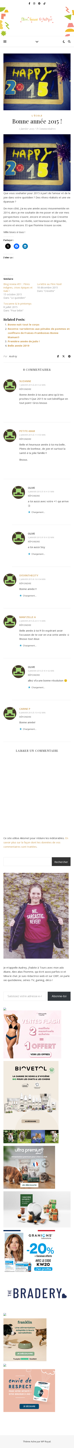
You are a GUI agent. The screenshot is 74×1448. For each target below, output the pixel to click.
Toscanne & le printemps (17, 303)
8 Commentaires (45, 128)
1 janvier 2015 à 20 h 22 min (32, 385)
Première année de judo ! (24, 341)
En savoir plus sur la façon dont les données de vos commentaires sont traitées (35, 842)
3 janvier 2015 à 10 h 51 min (41, 491)
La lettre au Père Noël (49, 284)
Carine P (24, 708)
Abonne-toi (59, 996)
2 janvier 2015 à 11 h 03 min (32, 435)
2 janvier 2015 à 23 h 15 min (32, 621)
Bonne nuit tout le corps (23, 324)
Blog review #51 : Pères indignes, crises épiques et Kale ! (18, 287)
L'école (37, 115)
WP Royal (46, 1441)
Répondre (25, 389)
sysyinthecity (28, 575)
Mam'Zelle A (27, 617)
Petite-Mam (27, 431)
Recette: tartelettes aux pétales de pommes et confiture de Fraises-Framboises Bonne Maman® (39, 333)
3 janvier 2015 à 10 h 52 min (41, 537)
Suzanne (25, 381)
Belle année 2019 (18, 345)
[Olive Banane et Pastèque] (37, 19)
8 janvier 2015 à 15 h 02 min (32, 712)
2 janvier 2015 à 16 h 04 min (32, 579)
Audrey (13, 356)
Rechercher (61, 862)
